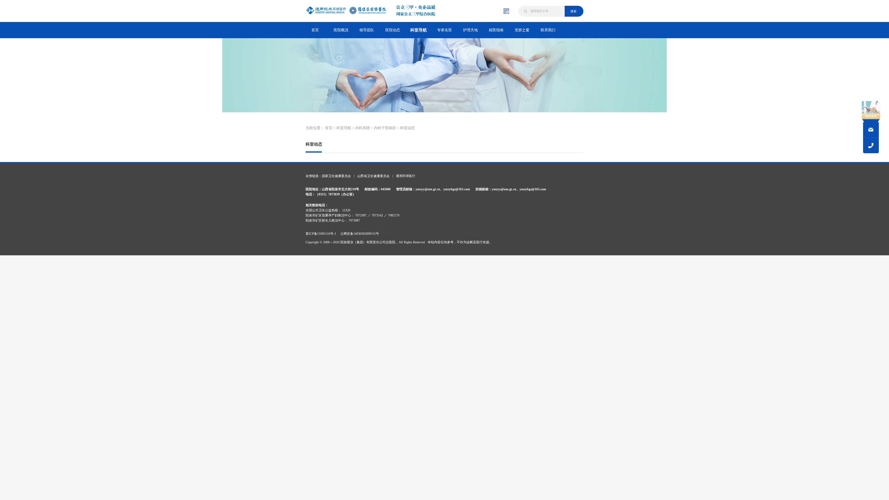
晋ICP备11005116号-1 (322, 233)
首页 (315, 30)
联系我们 (548, 30)
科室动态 (407, 128)
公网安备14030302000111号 (359, 233)
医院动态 (392, 30)
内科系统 (362, 128)
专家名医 (444, 30)
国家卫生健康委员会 (336, 176)
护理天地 (470, 30)
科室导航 (418, 30)
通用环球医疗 (405, 176)
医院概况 (341, 30)
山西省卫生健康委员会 (373, 176)
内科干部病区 (385, 128)
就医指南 (496, 30)
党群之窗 (522, 30)
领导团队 (366, 30)
